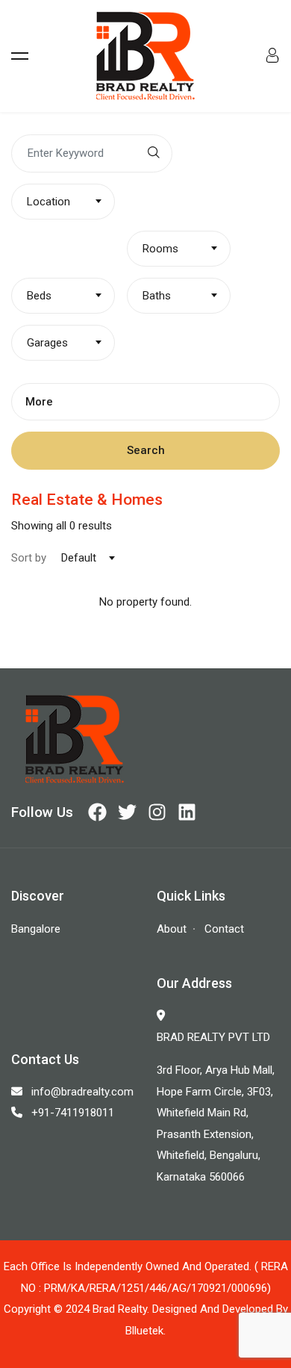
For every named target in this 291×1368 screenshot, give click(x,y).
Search (146, 450)
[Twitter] (127, 812)
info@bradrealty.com (82, 1091)
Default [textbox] (78, 558)
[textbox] (63, 201)
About (172, 929)
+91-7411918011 (72, 1112)
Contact (224, 929)
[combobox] (63, 202)
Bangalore (35, 929)
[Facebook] (97, 812)
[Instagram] (157, 812)
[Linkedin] (187, 812)
